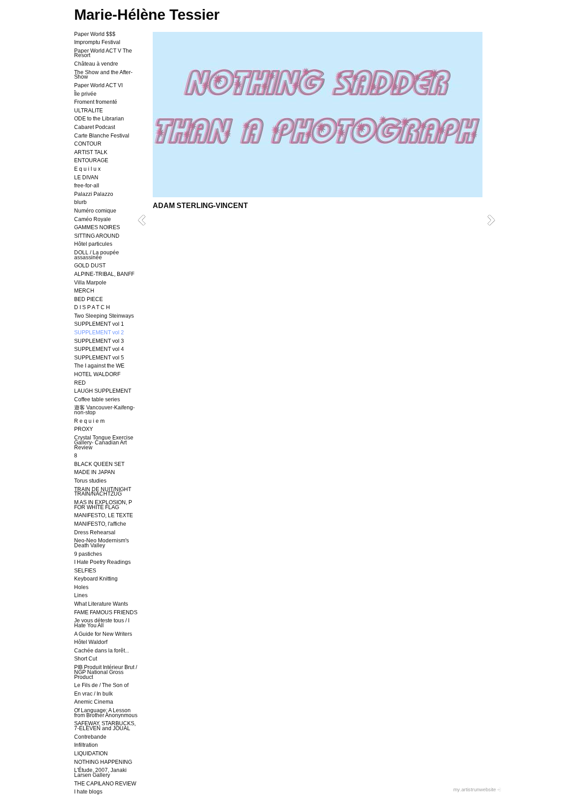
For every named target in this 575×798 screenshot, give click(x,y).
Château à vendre (96, 64)
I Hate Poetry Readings (102, 562)
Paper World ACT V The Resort (103, 53)
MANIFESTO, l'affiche (100, 524)
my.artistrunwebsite (474, 789)
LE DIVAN (86, 177)
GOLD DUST (90, 265)
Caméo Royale (92, 219)
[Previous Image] (145, 220)
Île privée (85, 94)
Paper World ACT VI (98, 85)
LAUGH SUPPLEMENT (102, 391)
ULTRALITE (88, 110)
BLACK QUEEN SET (99, 464)
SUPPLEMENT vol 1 (99, 324)
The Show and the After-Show (103, 74)
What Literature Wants (101, 604)
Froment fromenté (95, 102)
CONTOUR (88, 144)
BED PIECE (88, 299)
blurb (80, 202)
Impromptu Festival (97, 42)
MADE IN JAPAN (94, 472)
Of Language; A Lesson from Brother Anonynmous (105, 712)
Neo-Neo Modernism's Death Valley (101, 543)
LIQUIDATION (91, 753)
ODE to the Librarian (99, 118)
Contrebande (90, 737)
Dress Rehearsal (94, 532)
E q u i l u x (87, 169)
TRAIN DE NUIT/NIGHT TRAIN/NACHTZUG (102, 491)
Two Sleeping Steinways (104, 316)
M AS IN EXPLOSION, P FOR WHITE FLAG (103, 504)
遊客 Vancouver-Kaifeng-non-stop (104, 410)
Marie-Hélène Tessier (147, 14)
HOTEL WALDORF (97, 374)
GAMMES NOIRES (97, 227)
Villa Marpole (90, 282)
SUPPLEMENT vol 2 (99, 332)
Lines (81, 595)
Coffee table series (97, 399)
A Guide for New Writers (103, 634)
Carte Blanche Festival (101, 136)
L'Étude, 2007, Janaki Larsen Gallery (100, 772)
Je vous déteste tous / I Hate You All (101, 623)
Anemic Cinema (93, 702)
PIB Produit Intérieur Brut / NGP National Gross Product (105, 672)
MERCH (84, 291)
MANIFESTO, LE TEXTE (103, 515)
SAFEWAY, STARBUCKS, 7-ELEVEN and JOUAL (105, 726)
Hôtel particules (93, 244)
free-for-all (86, 185)
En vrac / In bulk (93, 694)
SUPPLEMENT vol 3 (99, 341)
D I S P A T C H (92, 307)
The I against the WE (99, 366)
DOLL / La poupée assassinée (96, 255)
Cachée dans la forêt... (101, 650)
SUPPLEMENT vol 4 (99, 349)
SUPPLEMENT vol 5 (99, 358)
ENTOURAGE (91, 160)
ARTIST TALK (90, 152)
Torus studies (90, 481)
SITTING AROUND (96, 236)
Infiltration (86, 745)
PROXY (83, 429)
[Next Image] (494, 220)
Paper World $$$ (94, 34)
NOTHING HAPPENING (103, 762)
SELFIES (85, 570)
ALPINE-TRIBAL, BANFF (104, 274)
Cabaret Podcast (94, 127)
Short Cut (85, 659)
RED (80, 383)
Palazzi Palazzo (93, 194)
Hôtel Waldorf (90, 642)
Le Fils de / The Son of (101, 685)
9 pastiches (88, 554)
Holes (81, 587)
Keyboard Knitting (96, 579)
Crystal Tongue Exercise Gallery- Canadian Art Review (103, 442)
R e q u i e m (89, 421)
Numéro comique (95, 211)
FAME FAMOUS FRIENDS (105, 612)
